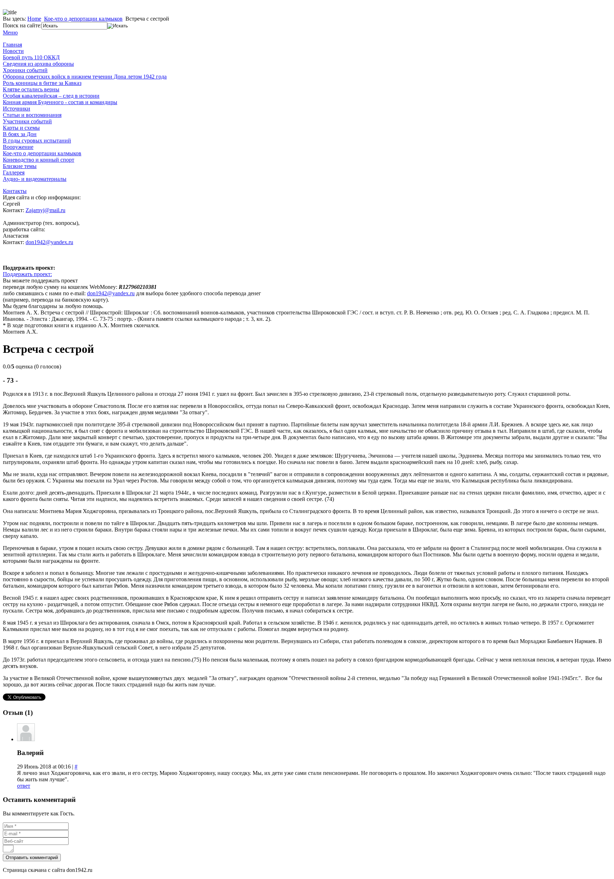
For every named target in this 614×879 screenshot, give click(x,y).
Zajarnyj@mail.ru (45, 210)
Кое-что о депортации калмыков (83, 19)
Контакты (15, 191)
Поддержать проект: (27, 274)
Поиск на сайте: (22, 25)
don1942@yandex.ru (49, 242)
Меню (10, 32)
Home (34, 19)
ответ (23, 786)
